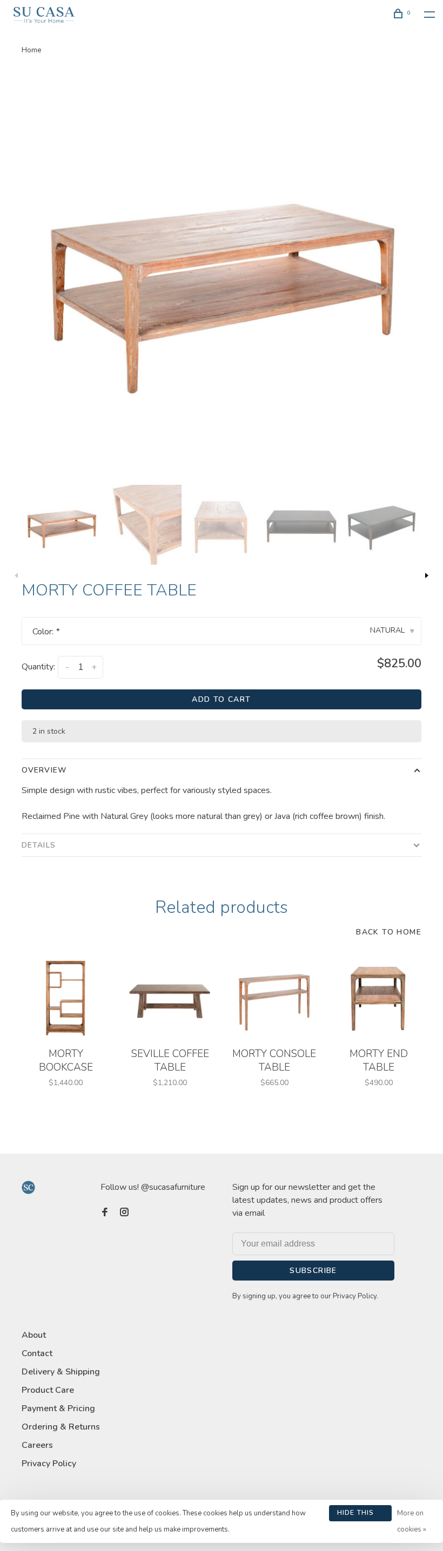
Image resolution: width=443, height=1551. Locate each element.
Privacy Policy (49, 1463)
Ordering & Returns (61, 1427)
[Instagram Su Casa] (124, 1213)
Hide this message (355, 1514)
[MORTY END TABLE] (378, 998)
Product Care (48, 1390)
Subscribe (313, 1270)
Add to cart (221, 699)
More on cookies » (411, 1521)
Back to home (388, 932)
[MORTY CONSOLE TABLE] (274, 998)
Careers (37, 1445)
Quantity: (38, 667)
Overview (44, 770)
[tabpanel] (221, 277)
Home (32, 50)
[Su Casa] (28, 1187)
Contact (37, 1353)
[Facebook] (104, 1213)
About (34, 1335)
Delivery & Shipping (61, 1372)
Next (426, 575)
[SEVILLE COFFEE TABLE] (170, 998)
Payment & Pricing (58, 1408)
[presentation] (62, 525)
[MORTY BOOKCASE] (66, 998)
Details (39, 845)
